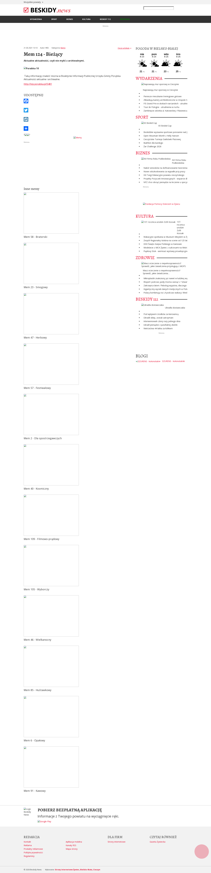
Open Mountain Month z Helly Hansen (161, 135)
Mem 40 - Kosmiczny (36, 488)
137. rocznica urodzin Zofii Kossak (181, 227)
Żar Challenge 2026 (152, 146)
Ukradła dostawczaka (175, 307)
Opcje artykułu (123, 48)
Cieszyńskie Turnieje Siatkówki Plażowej (162, 139)
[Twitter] (77, 110)
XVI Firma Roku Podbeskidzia (179, 161)
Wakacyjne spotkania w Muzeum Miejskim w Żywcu (168, 236)
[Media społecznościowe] (77, 128)
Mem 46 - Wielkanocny (37, 639)
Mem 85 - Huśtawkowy (37, 690)
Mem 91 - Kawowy (35, 790)
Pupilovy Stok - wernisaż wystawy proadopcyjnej (166, 251)
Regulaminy (29, 856)
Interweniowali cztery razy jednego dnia (162, 321)
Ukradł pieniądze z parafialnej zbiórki (160, 324)
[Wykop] (77, 119)
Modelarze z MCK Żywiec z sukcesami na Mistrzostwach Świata (173, 247)
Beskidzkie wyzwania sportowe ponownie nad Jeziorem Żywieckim (174, 132)
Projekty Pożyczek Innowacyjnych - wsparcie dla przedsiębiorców (174, 178)
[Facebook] (77, 101)
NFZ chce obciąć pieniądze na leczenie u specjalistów (168, 182)
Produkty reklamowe (33, 849)
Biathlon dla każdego (153, 142)
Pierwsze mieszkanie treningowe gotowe (163, 96)
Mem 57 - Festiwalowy (37, 388)
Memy (63, 48)
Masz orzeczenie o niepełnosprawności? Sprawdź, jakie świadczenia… (161, 272)
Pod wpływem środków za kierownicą (161, 314)
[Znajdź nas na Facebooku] (2, 436)
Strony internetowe (116, 841)
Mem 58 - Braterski (35, 236)
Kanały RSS (71, 845)
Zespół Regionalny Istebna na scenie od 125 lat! (166, 240)
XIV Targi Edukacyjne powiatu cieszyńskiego (164, 175)
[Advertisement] (77, 163)
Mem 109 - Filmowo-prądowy (41, 539)
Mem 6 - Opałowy (34, 740)
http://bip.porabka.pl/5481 (38, 84)
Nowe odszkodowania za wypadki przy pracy (164, 171)
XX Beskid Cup (165, 125)
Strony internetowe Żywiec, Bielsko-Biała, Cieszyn (77, 869)
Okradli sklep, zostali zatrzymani (158, 317)
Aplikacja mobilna (74, 841)
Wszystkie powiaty (32, 2)
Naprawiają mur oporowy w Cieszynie (160, 90)
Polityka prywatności (33, 852)
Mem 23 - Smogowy (36, 287)
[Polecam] (26, 134)
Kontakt (27, 841)
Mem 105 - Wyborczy (36, 589)
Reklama (28, 845)
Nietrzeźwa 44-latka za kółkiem (158, 328)
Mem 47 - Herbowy (35, 337)
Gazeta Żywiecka (157, 841)
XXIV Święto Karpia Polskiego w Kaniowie (163, 244)
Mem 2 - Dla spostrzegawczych (43, 438)
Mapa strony (72, 849)
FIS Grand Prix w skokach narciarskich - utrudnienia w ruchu (171, 103)
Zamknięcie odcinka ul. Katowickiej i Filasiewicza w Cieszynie (172, 110)
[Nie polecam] (28, 134)
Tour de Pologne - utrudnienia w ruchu (161, 107)
